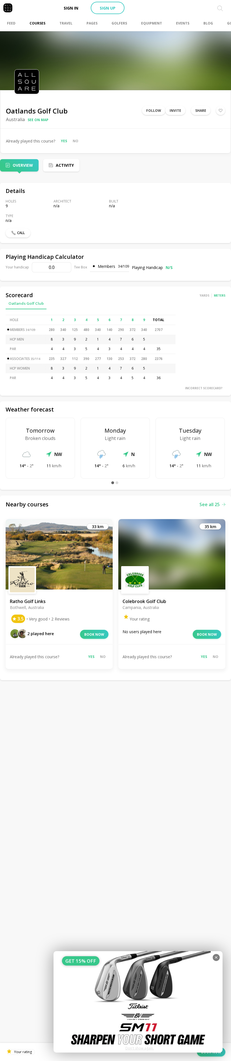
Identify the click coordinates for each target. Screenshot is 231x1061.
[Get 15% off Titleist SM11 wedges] (138, 1002)
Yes (64, 141)
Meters (219, 295)
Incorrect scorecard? (204, 388)
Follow (153, 110)
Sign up (107, 8)
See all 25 (209, 504)
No (75, 141)
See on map (38, 119)
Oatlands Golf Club (26, 303)
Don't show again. (139, 1048)
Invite (175, 110)
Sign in (71, 8)
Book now (94, 634)
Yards (204, 295)
